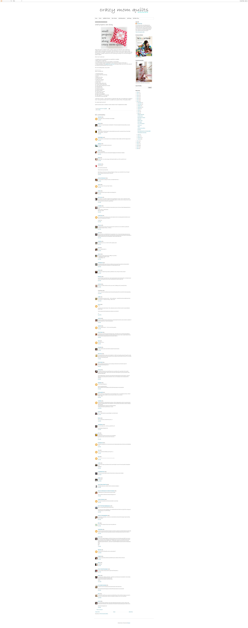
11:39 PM (99, 597)
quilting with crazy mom (109, 64)
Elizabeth (99, 382)
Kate (99, 593)
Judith (99, 296)
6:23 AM (99, 343)
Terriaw (99, 369)
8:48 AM (99, 379)
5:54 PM (99, 212)
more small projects (141, 123)
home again (140, 122)
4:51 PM (99, 187)
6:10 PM (99, 221)
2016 (138, 95)
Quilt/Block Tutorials (106, 18)
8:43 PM (99, 519)
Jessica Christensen (102, 178)
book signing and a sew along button (144, 131)
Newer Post (97, 611)
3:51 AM (99, 328)
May (138, 113)
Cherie (99, 190)
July (138, 110)
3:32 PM (99, 174)
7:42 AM (99, 350)
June (139, 111)
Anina (99, 150)
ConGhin (99, 400)
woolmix (99, 325)
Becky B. (99, 276)
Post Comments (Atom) (104, 613)
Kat (98, 129)
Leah (99, 411)
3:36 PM (99, 181)
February (139, 137)
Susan (99, 184)
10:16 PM (99, 293)
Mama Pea (100, 353)
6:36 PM (99, 250)
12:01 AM (99, 474)
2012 (138, 101)
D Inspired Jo (100, 442)
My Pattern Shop (136, 18)
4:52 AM (99, 607)
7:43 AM (99, 358)
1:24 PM (99, 414)
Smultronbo (100, 529)
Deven (99, 304)
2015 (138, 96)
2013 (138, 99)
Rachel (99, 123)
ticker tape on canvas (141, 117)
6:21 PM (99, 229)
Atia (98, 450)
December (140, 102)
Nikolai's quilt (140, 120)
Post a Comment (99, 609)
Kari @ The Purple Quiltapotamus (104, 505)
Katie (99, 157)
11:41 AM (99, 581)
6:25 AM (99, 446)
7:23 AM (99, 546)
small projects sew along (142, 132)
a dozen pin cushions (141, 128)
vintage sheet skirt (141, 114)
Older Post (131, 611)
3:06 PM (99, 154)
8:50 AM (99, 459)
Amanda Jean (139, 23)
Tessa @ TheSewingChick (102, 515)
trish (99, 247)
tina (98, 433)
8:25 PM (99, 266)
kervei (99, 536)
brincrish (99, 117)
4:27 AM (99, 565)
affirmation (139, 119)
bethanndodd (100, 392)
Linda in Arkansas (101, 499)
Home (96, 18)
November (140, 104)
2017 (138, 93)
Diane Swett (100, 332)
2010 (138, 142)
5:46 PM (99, 512)
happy (139, 126)
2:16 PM (99, 140)
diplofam (99, 143)
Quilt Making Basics (122, 18)
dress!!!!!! (139, 129)
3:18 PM (99, 160)
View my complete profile (140, 32)
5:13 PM (99, 202)
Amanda (99, 347)
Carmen (99, 284)
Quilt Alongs (129, 18)
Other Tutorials (114, 18)
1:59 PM (99, 133)
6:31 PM (99, 237)
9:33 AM (99, 397)
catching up (140, 125)
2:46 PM (99, 146)
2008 (138, 145)
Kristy (99, 270)
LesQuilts (99, 205)
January (139, 139)
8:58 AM (99, 468)
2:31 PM (99, 429)
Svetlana (99, 241)
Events (100, 18)
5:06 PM (99, 590)
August (139, 108)
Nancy (99, 575)
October (139, 105)
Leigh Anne (100, 215)
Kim (98, 523)
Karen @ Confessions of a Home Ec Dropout (106, 490)
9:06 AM (99, 388)
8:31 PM (99, 273)
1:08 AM (99, 559)
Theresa (99, 225)
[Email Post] (109, 108)
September (140, 107)
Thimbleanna (100, 262)
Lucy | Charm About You (102, 484)
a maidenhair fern (101, 471)
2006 (138, 148)
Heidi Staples (100, 137)
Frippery (99, 556)
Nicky (99, 562)
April (99, 232)
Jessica (99, 318)
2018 (138, 92)
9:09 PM (99, 280)
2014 (138, 98)
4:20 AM (99, 337)
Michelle (99, 549)
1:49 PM (99, 126)
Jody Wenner (100, 424)
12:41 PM (99, 408)
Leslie (99, 463)
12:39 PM (99, 552)
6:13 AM (99, 487)
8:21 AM (99, 366)
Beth (99, 340)
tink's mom (100, 197)
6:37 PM (99, 259)
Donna (99, 418)
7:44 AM (99, 453)
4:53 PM (99, 193)
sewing (99, 109)
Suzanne (99, 164)
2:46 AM (99, 322)
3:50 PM (99, 439)
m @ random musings (102, 585)
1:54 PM (99, 421)
